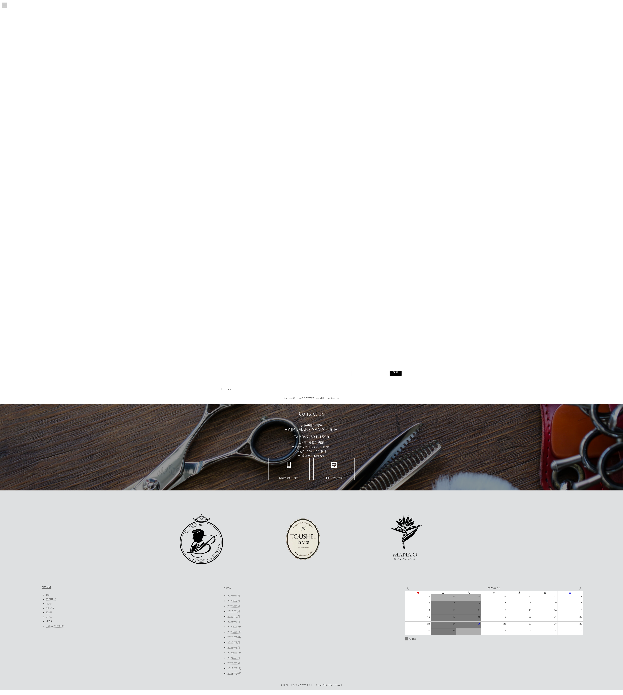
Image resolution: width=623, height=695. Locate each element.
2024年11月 (234, 653)
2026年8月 (233, 596)
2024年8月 (233, 663)
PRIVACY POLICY (55, 626)
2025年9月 (233, 642)
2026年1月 (233, 622)
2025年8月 (233, 647)
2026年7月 (233, 601)
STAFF (49, 612)
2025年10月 (234, 637)
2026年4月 (233, 611)
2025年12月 (234, 627)
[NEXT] (580, 588)
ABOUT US (51, 599)
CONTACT (229, 389)
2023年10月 (234, 673)
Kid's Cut (50, 608)
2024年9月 (233, 658)
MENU (49, 603)
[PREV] (408, 588)
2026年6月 (233, 606)
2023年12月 (234, 668)
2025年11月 (234, 632)
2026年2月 (233, 616)
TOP (48, 594)
